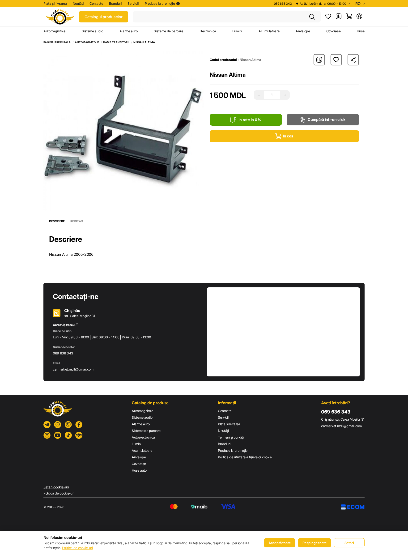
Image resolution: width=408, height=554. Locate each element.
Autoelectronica (143, 437)
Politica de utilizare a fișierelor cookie (245, 457)
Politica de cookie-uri (58, 493)
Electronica (208, 31)
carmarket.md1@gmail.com (73, 369)
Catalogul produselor (104, 16)
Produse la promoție (160, 3)
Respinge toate (314, 543)
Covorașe (333, 31)
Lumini (237, 31)
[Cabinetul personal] (359, 16)
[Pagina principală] (60, 17)
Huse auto (139, 470)
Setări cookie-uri (56, 487)
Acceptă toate (279, 543)
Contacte (96, 3)
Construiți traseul (64, 325)
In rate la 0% (249, 119)
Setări (349, 543)
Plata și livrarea (55, 3)
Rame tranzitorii (116, 42)
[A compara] (338, 16)
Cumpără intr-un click (326, 119)
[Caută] (312, 17)
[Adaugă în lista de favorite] (336, 59)
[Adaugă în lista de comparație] (319, 59)
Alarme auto (128, 31)
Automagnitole (54, 31)
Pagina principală (57, 42)
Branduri (115, 3)
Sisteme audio (92, 31)
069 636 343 (283, 3)
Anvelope (303, 31)
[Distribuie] (353, 59)
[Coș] (349, 16)
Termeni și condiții (231, 437)
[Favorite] (328, 16)
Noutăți (78, 3)
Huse (361, 31)
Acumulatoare (269, 31)
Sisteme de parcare (168, 31)
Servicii (133, 3)
